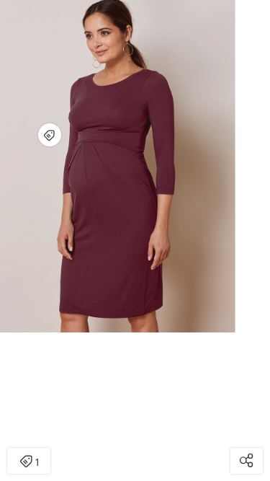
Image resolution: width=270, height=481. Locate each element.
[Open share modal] (246, 461)
